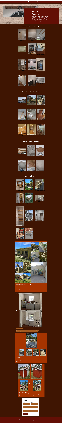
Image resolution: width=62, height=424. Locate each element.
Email (23, 405)
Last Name (32, 402)
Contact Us (38, 21)
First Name (24, 402)
